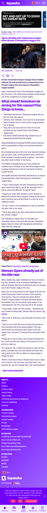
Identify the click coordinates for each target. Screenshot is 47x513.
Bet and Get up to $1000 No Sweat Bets (21, 17)
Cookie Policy (6, 392)
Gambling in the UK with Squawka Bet (16, 436)
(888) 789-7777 (26, 24)
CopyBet (4, 467)
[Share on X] (12, 75)
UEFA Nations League (9, 429)
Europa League (7, 419)
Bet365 (4, 457)
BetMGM (4, 460)
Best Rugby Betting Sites (11, 449)
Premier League (7, 413)
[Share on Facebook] (7, 75)
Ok (13, 501)
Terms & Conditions (9, 402)
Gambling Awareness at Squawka (14, 399)
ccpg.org (7, 26)
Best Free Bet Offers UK (10, 440)
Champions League (9, 416)
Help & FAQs (6, 396)
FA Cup (4, 422)
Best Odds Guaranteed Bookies (13, 446)
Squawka (4, 32)
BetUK (3, 463)
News (10, 32)
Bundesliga (5, 426)
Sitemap (4, 405)
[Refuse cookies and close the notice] (44, 496)
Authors (4, 386)
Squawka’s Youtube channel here (25, 266)
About (3, 383)
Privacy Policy (7, 389)
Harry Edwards (7, 71)
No (20, 501)
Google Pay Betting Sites (11, 443)
